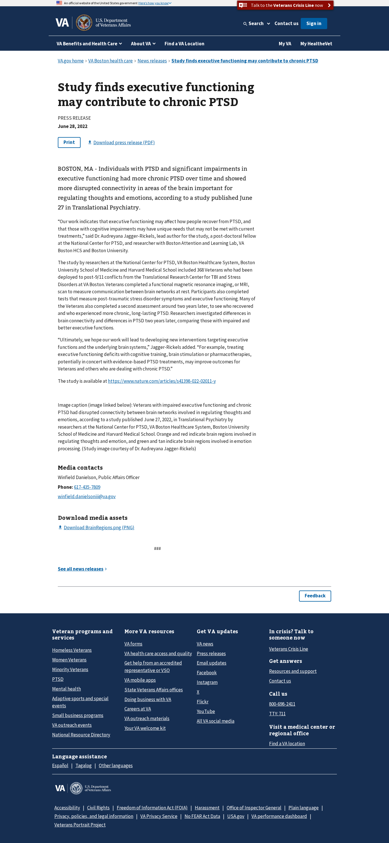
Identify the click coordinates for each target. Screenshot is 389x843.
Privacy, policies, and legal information (93, 816)
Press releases (211, 653)
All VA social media (215, 721)
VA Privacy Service (158, 816)
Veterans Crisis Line (288, 649)
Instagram (207, 682)
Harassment (207, 808)
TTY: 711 (277, 713)
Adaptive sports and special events (80, 702)
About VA (141, 43)
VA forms (133, 644)
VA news (205, 644)
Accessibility (67, 808)
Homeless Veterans (72, 650)
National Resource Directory (81, 735)
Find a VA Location (184, 43)
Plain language (303, 808)
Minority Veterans (70, 669)
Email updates (211, 663)
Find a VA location (287, 743)
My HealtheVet (316, 43)
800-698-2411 (282, 704)
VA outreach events (72, 725)
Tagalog (83, 765)
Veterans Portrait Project (80, 825)
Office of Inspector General (254, 808)
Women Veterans (69, 660)
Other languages (116, 765)
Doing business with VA (147, 699)
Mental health (66, 689)
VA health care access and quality (158, 653)
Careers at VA (137, 709)
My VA (285, 43)
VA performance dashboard (279, 816)
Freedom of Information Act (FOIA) (152, 808)
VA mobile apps (140, 680)
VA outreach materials (146, 718)
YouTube (206, 711)
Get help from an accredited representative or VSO (153, 666)
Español (60, 765)
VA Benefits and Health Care (87, 43)
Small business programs (77, 715)
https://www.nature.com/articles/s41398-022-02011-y (162, 381)
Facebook (207, 672)
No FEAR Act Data (202, 816)
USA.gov (235, 816)
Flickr (202, 702)
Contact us (286, 23)
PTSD (58, 679)
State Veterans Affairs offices (153, 690)
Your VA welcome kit (145, 728)
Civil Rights (98, 808)
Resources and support (293, 671)
